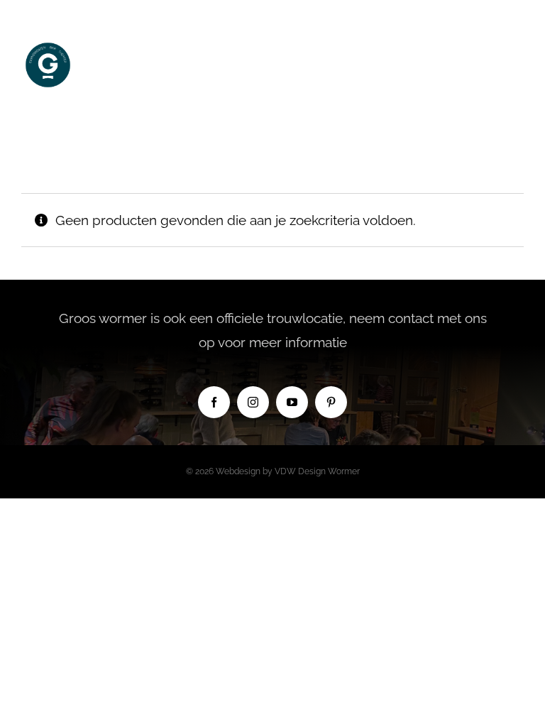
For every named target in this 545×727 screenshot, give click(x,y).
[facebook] (214, 402)
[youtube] (292, 402)
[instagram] (253, 402)
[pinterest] (331, 402)
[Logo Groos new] (48, 45)
